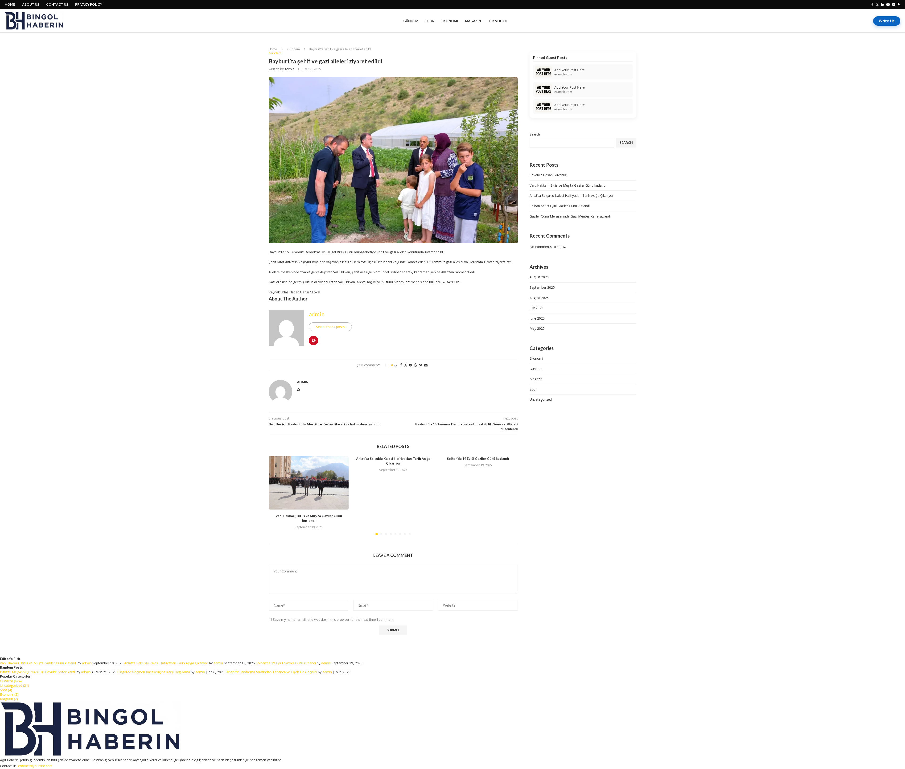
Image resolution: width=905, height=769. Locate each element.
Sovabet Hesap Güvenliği (548, 175)
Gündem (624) (11, 681)
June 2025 (537, 318)
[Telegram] (893, 4)
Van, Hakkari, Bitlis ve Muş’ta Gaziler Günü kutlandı (568, 185)
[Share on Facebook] (401, 365)
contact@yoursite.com (35, 766)
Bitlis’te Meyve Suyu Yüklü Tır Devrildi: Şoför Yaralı (38, 672)
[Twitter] (877, 4)
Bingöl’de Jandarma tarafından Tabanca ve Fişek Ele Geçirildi (271, 672)
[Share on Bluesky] (420, 365)
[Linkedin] (882, 4)
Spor (429, 21)
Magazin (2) (9, 699)
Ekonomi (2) (9, 694)
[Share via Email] (426, 365)
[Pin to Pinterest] (410, 365)
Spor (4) (6, 690)
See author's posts (330, 327)
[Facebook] (872, 4)
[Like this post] (395, 365)
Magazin (473, 21)
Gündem (410, 21)
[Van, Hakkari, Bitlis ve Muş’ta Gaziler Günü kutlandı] (309, 483)
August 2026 (539, 277)
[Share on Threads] (415, 365)
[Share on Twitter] (405, 365)
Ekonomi (449, 21)
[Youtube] (888, 4)
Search (535, 134)
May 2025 (537, 328)
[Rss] (899, 4)
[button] (275, 495)
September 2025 (542, 287)
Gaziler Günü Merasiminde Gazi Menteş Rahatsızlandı (570, 216)
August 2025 (539, 298)
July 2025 (536, 308)
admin (289, 69)
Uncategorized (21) (14, 685)
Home (273, 49)
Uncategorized (541, 399)
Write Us (887, 21)
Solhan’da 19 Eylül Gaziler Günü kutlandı (478, 458)
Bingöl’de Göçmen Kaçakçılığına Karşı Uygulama (153, 672)
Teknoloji (497, 21)
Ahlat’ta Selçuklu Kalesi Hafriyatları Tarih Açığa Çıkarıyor (571, 195)
